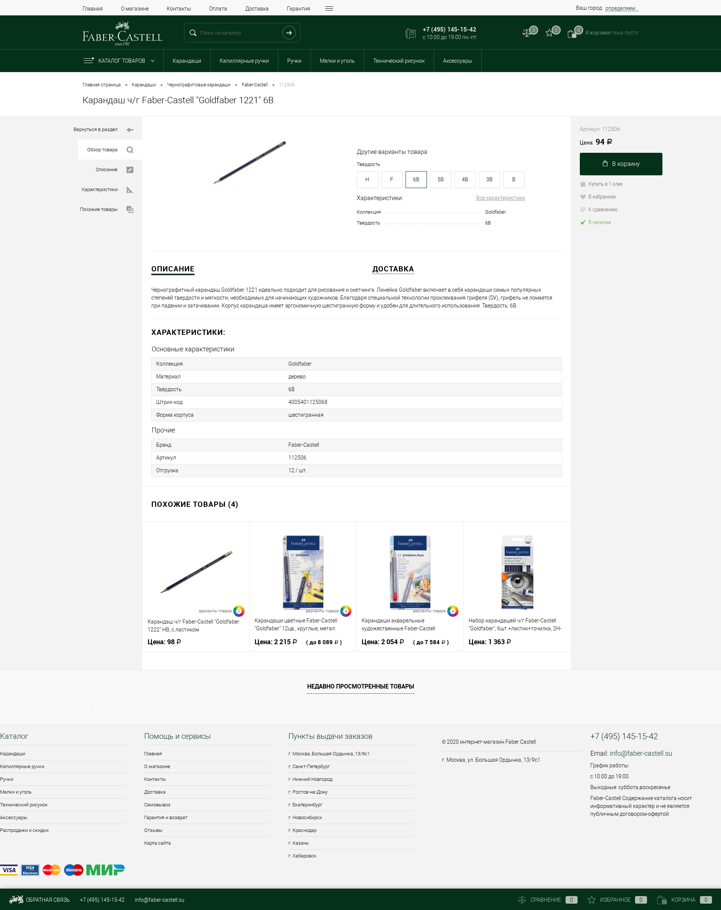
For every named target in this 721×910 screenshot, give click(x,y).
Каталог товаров (122, 61)
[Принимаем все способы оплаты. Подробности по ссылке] (216, 871)
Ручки (294, 61)
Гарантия (298, 9)
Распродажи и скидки (24, 830)
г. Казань (298, 843)
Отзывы (153, 830)
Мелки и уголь (337, 61)
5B (440, 179)
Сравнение (552, 900)
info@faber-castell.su (641, 753)
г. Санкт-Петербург (309, 766)
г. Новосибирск (305, 817)
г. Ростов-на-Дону (307, 792)
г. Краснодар (302, 830)
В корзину (626, 163)
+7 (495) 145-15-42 (102, 900)
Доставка (257, 9)
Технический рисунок (399, 61)
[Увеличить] (249, 162)
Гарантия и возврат (165, 817)
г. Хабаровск (302, 856)
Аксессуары (457, 61)
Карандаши (187, 61)
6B (416, 179)
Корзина (689, 900)
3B (489, 179)
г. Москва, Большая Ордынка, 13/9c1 (329, 753)
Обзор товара (102, 149)
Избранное (621, 900)
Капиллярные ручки (244, 61)
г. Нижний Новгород (310, 779)
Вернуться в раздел (96, 129)
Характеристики (99, 189)
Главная (93, 9)
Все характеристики (500, 198)
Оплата (218, 9)
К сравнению (602, 209)
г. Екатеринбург (305, 805)
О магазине (135, 9)
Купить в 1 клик (605, 183)
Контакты (179, 9)
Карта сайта (157, 843)
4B (465, 179)
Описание (107, 169)
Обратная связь (47, 900)
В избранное (602, 196)
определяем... (621, 8)
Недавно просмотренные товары (360, 686)
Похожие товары (99, 209)
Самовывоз (157, 805)
